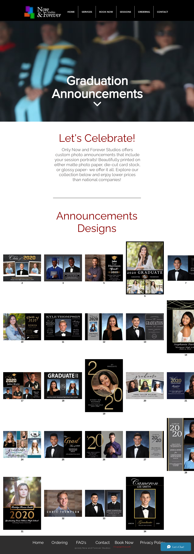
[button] (87, 12)
